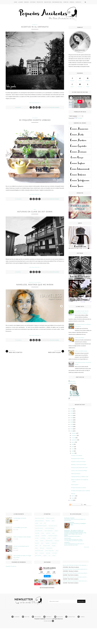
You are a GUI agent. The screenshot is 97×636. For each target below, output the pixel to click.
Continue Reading (34, 102)
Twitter (80, 80)
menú (42, 543)
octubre (73, 437)
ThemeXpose (49, 618)
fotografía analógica (52, 535)
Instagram (87, 80)
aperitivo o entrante (39, 520)
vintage (54, 555)
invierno (54, 538)
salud (57, 550)
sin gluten (48, 553)
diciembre (74, 433)
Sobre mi (66, 2)
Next (61, 154)
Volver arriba (48, 621)
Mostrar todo (86, 547)
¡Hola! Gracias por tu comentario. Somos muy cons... (75, 581)
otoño (36, 545)
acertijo (34, 24)
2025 (71, 411)
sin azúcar (41, 553)
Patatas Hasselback (79, 337)
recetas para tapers (39, 550)
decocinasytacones (69, 522)
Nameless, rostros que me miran (34, 285)
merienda (47, 543)
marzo (73, 453)
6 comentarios (18, 107)
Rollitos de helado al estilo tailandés (22, 537)
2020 (71, 422)
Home (15, 2)
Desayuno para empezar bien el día (79, 467)
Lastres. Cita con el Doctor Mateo (79, 470)
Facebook (72, 80)
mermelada (54, 543)
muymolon (66, 542)
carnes (36, 523)
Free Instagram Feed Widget (48, 587)
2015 (71, 500)
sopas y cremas (38, 555)
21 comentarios (18, 199)
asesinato (48, 520)
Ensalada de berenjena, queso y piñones (80, 490)
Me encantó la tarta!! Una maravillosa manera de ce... (75, 569)
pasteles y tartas (46, 545)
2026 (71, 408)
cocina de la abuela (53, 525)
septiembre (74, 439)
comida (56, 530)
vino (49, 555)
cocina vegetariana (48, 530)
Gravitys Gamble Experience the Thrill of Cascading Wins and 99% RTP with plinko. (73, 540)
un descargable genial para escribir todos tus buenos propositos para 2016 (74, 544)
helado (48, 538)
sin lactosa (54, 553)
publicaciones (49, 548)
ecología (35, 117)
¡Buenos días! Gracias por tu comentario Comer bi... (75, 577)
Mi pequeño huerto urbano (35, 120)
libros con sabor (48, 540)
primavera (42, 548)
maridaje (37, 543)
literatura (56, 540)
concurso (37, 533)
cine (45, 523)
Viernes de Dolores (75, 473)
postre (36, 548)
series (36, 553)
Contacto (78, 2)
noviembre (74, 435)
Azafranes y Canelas (69, 518)
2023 (71, 415)
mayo (73, 448)
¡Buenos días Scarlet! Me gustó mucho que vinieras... (75, 573)
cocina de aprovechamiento (41, 525)
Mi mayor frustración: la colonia (78, 487)
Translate (80, 118)
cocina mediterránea (49, 528)
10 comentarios (18, 340)
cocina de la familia (39, 528)
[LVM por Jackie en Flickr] (74, 396)
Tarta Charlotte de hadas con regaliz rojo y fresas (22, 556)
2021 (71, 420)
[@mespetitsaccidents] (40, 568)
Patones (73, 493)
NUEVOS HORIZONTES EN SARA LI (72, 536)
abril (73, 451)
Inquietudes (47, 2)
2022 (71, 417)
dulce (53, 533)
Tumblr (87, 86)
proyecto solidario (35, 282)
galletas (36, 538)
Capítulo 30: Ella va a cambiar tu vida (79, 476)
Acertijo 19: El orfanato (35, 27)
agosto (73, 442)
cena (41, 523)
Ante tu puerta (74, 484)
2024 (71, 413)
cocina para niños (38, 530)
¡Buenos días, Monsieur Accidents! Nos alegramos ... (75, 565)
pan (40, 545)
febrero (73, 495)
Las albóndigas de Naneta (19, 518)
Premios (72, 2)
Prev (8, 154)
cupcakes (48, 533)
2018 (71, 426)
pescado (53, 545)
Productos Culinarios (39, 518)
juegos (36, 540)
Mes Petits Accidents (54, 107)
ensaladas (37, 535)
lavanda (41, 540)
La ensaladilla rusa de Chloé (20, 527)
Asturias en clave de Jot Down (34, 212)
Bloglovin (80, 86)
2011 (35, 209)
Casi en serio (67, 538)
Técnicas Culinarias (50, 518)
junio (73, 446)
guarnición (43, 538)
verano (44, 555)
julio (72, 444)
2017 (71, 428)
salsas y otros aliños (49, 550)
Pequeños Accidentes (11, 566)
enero (73, 498)
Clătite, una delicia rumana (81, 351)
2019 (71, 424)
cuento (42, 533)
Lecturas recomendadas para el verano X (21, 547)
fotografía (43, 535)
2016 (71, 431)
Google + (72, 86)
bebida (53, 520)
